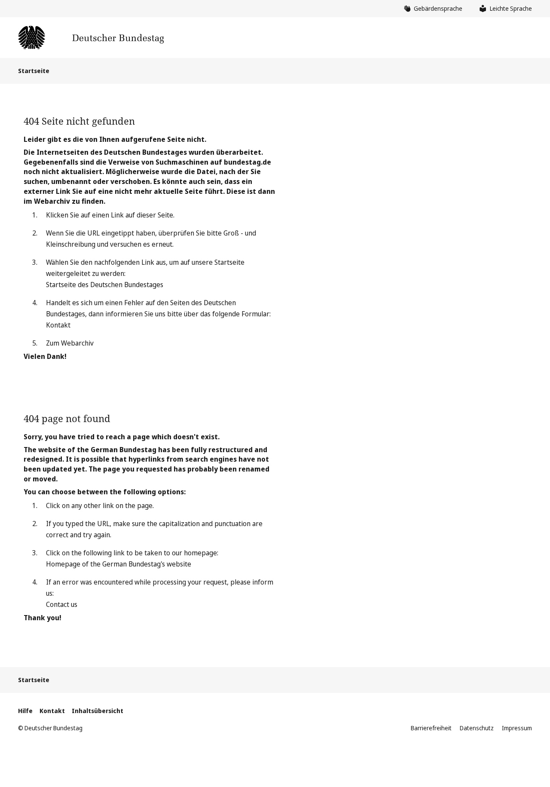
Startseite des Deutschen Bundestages (104, 284)
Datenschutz (477, 728)
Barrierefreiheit (431, 728)
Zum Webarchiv (70, 343)
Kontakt (58, 325)
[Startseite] (91, 37)
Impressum (517, 728)
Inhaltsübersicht (97, 711)
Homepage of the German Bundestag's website (118, 564)
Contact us (61, 604)
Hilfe (25, 711)
